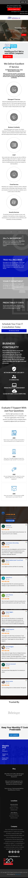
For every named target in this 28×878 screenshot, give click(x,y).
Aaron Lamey (9, 681)
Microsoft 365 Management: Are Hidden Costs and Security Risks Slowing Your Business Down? (14, 782)
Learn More (7, 56)
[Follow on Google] (18, 852)
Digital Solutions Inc (11, 512)
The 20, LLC (18, 874)
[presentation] (2, 713)
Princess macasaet (11, 664)
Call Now (23, 34)
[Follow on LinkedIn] (15, 852)
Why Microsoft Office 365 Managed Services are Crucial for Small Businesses (14, 775)
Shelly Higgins (9, 612)
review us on (9, 520)
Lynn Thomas (9, 594)
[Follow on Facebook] (10, 852)
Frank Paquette (10, 629)
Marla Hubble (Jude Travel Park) (14, 560)
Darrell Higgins (10, 646)
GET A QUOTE (14, 735)
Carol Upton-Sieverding (12, 543)
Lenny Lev (8, 525)
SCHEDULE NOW (14, 330)
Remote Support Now (14, 9)
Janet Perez (9, 577)
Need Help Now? (20, 28)
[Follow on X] (12, 852)
